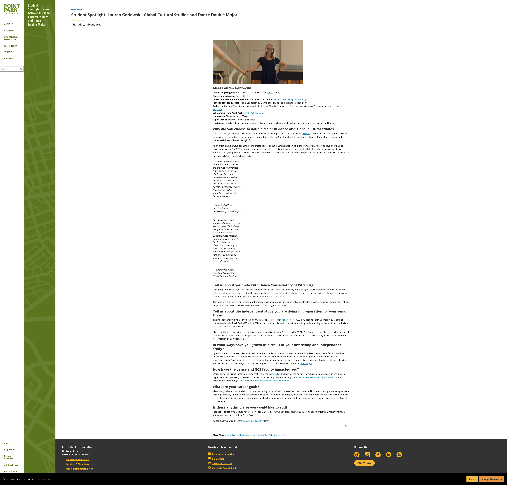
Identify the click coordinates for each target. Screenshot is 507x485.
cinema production (252, 420)
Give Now (8, 58)
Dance (270, 92)
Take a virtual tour (222, 463)
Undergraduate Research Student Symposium (266, 380)
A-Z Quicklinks (11, 465)
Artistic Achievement (253, 112)
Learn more (46, 479)
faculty (275, 373)
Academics (9, 30)
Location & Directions (77, 464)
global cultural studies (237, 434)
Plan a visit (218, 458)
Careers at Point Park (77, 459)
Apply (7, 443)
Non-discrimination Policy (79, 468)
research (253, 434)
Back (347, 426)
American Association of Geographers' (315, 377)
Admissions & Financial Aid (11, 38)
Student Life (10, 52)
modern (306, 133)
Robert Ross (287, 319)
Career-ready (10, 45)
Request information (223, 454)
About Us (8, 24)
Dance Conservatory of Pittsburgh (290, 99)
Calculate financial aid (224, 468)
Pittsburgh (306, 363)
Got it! (472, 479)
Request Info (10, 449)
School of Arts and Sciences (272, 434)
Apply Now (364, 462)
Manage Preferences (492, 479)
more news (76, 9)
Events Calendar (8, 457)
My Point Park (10, 471)
